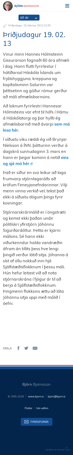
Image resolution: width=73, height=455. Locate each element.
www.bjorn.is (36, 396)
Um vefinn (42, 408)
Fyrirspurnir (39, 421)
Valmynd (67, 6)
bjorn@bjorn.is (56, 396)
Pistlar (28, 408)
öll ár (24, 17)
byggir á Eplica (58, 449)
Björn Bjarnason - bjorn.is (24, 6)
